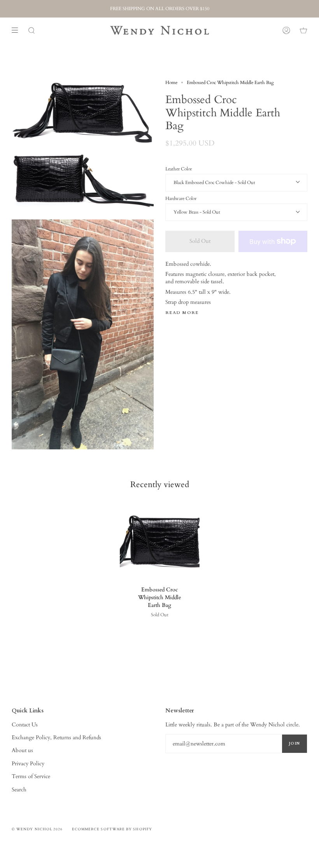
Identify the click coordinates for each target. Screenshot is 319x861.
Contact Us (25, 724)
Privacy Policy (28, 763)
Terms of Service (31, 776)
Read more (182, 313)
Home (171, 82)
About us (22, 750)
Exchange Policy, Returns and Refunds (56, 737)
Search (19, 789)
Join (294, 743)
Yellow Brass (187, 212)
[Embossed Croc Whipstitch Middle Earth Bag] (160, 541)
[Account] (286, 30)
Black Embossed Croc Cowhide (204, 182)
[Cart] (303, 30)
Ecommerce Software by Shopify (112, 829)
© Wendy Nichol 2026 (37, 829)
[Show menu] (17, 30)
